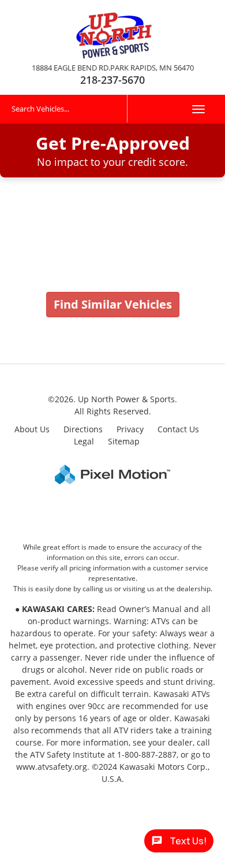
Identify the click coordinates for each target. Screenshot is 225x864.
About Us (32, 429)
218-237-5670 (112, 80)
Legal (84, 441)
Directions (83, 429)
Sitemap (124, 441)
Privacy (130, 429)
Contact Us (178, 429)
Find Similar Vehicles (113, 304)
